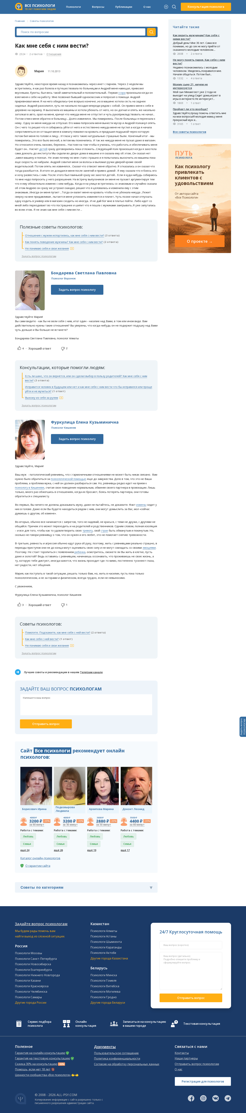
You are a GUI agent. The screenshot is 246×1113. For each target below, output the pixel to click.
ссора (122, 92)
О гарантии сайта (37, 866)
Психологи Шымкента (106, 942)
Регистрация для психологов (203, 1081)
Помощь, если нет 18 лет (32, 1069)
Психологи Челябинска (31, 992)
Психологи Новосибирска (33, 964)
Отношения (53, 54)
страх (104, 530)
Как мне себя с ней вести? (42, 639)
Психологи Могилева (105, 992)
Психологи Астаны (103, 936)
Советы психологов (42, 21)
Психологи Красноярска (31, 986)
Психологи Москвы (28, 953)
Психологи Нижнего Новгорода (37, 975)
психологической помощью (68, 479)
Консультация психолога (206, 7)
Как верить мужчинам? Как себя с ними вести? (196, 37)
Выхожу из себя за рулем (41, 397)
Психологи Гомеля (103, 981)
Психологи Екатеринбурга (33, 970)
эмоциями (149, 547)
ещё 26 (58, 850)
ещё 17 (125, 850)
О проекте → (200, 241)
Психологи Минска (103, 975)
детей (43, 149)
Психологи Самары (28, 997)
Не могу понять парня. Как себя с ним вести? (199, 61)
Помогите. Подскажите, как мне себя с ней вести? (57, 632)
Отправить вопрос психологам (197, 1064)
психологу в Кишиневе (29, 487)
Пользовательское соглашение (116, 1053)
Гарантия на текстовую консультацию (42, 1058)
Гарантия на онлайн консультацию (40, 1053)
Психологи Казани (28, 981)
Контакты (182, 1053)
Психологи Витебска (104, 986)
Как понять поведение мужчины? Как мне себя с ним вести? (64, 242)
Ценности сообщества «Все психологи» (43, 1075)
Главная (20, 21)
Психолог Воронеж (63, 278)
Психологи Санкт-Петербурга (36, 959)
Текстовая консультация (201, 1024)
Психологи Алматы (103, 931)
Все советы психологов (189, 132)
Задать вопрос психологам (39, 256)
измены (141, 504)
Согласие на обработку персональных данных (126, 1064)
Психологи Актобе (103, 953)
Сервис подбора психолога (39, 1024)
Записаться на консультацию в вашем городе (144, 1024)
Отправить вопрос (191, 998)
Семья (27, 844)
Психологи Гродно (103, 997)
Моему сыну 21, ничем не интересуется (190, 86)
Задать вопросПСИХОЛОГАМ (243, 726)
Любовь (28, 836)
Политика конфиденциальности (117, 1058)
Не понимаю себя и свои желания (47, 248)
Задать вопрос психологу (77, 290)
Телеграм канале (91, 672)
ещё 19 (91, 850)
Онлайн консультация (85, 1024)
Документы (105, 1046)
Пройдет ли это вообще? (190, 109)
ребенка (80, 552)
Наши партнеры (186, 1058)
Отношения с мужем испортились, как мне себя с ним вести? (64, 235)
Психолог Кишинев (63, 427)
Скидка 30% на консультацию (36, 1064)
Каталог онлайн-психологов (40, 858)
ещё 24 (24, 850)
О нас (178, 1069)
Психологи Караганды (106, 947)
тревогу (87, 530)
